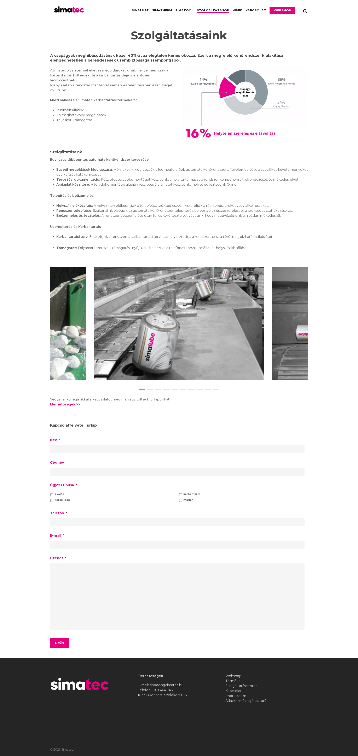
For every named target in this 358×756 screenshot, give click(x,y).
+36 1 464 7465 (162, 690)
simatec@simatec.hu (167, 685)
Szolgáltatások (213, 10)
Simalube (140, 10)
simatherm (162, 10)
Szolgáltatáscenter (241, 686)
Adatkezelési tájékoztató (245, 701)
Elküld (59, 643)
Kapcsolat (256, 10)
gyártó (59, 494)
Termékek (234, 681)
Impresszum (235, 696)
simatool (184, 10)
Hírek (237, 10)
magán (188, 499)
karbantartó (192, 494)
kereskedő (62, 499)
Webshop (282, 10)
